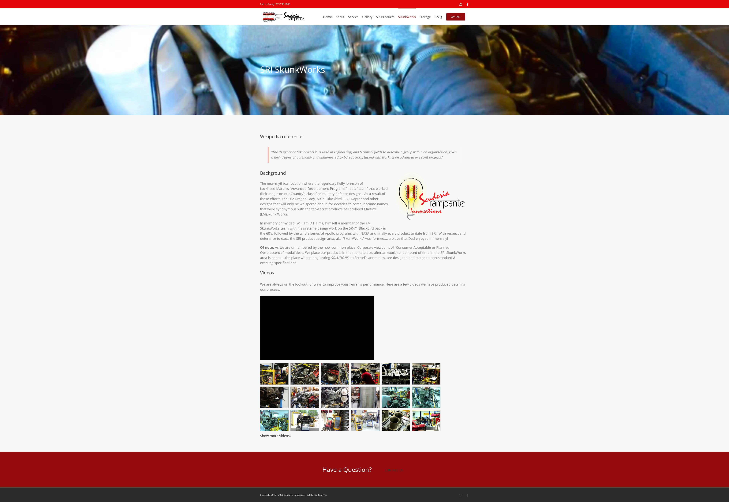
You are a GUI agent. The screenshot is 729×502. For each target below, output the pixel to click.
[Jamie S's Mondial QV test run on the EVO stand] (396, 335)
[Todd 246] (396, 311)
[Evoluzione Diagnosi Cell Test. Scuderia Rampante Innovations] (426, 358)
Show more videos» (275, 373)
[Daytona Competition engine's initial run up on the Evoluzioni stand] (396, 358)
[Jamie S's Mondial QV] (426, 335)
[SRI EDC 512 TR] (426, 311)
